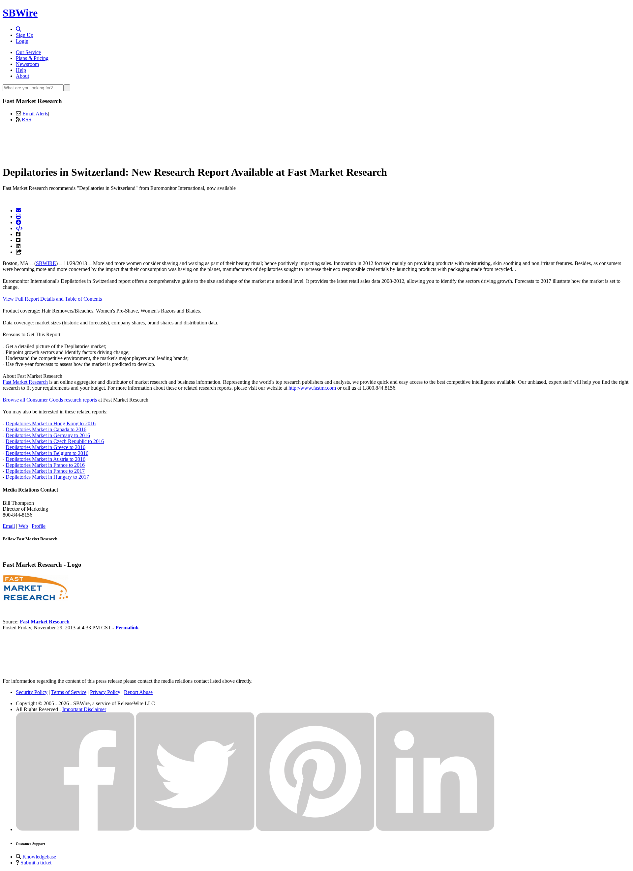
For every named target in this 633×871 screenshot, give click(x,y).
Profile (38, 526)
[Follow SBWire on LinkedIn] (435, 829)
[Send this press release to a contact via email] (18, 210)
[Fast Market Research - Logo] (36, 599)
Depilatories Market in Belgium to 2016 (47, 453)
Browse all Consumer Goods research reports (50, 400)
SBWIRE (46, 263)
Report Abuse (138, 692)
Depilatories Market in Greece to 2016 (45, 447)
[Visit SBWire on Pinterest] (315, 829)
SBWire (20, 13)
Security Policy (31, 692)
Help (21, 70)
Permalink (127, 627)
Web (23, 526)
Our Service (28, 52)
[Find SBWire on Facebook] (75, 829)
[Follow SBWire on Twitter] (195, 829)
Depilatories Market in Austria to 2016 (45, 459)
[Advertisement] (316, 143)
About (22, 76)
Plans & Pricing (32, 58)
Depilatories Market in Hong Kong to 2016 (51, 423)
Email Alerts (35, 113)
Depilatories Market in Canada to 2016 (46, 429)
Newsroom (27, 64)
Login (22, 41)
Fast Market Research (25, 382)
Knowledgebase (39, 856)
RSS (26, 119)
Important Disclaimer (84, 709)
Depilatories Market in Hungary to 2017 (47, 477)
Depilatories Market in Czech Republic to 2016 (55, 441)
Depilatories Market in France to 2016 (45, 465)
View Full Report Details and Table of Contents (52, 299)
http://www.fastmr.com (312, 388)
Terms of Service (68, 692)
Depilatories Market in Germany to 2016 (48, 435)
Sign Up (24, 35)
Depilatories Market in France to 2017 (45, 471)
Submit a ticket (35, 862)
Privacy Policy (105, 692)
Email (9, 526)
